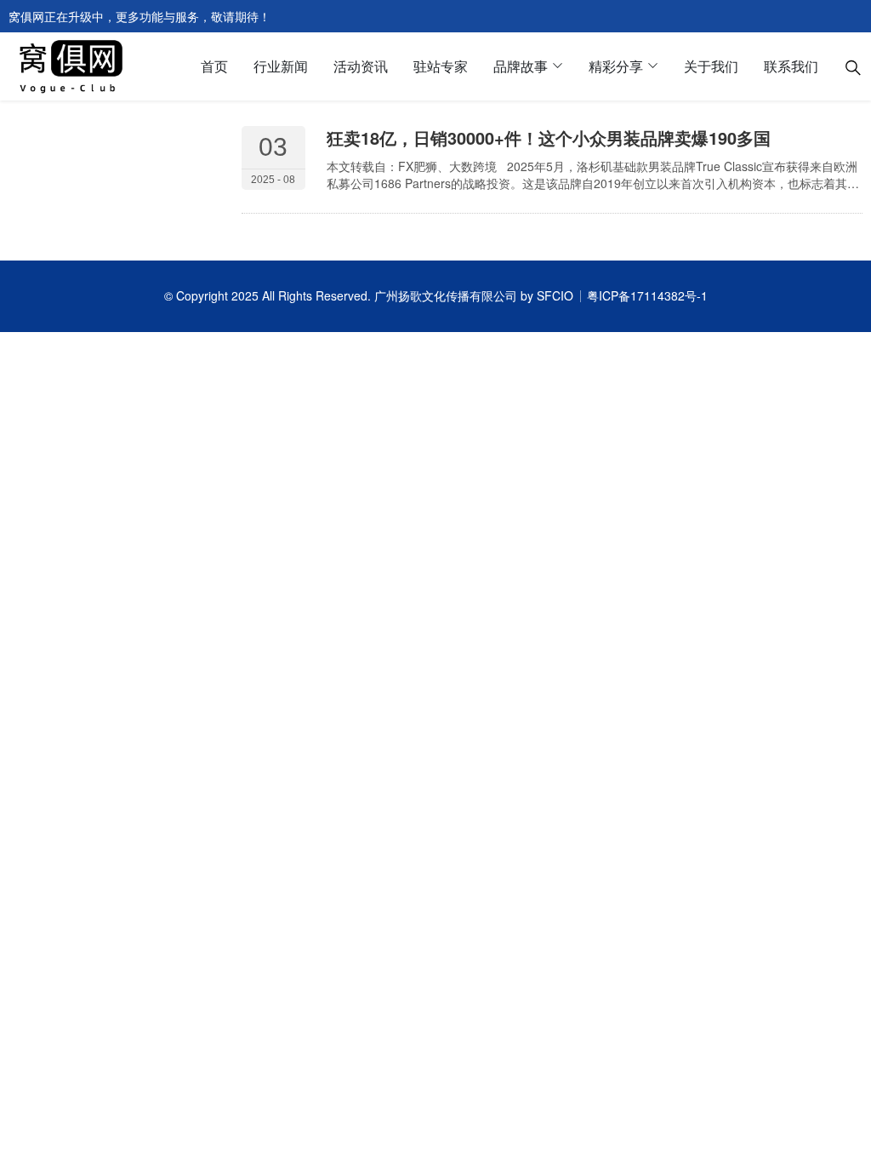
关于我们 (711, 66)
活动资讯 (360, 66)
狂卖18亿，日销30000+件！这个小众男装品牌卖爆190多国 (549, 137)
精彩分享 (616, 66)
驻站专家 (440, 66)
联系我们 (791, 66)
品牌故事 (520, 66)
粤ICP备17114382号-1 (647, 295)
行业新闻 (280, 66)
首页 (214, 66)
